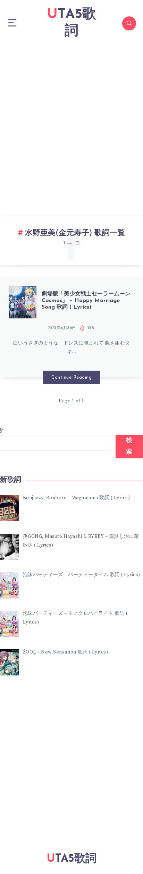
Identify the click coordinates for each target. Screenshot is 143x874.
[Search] (129, 23)
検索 (129, 446)
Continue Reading (71, 377)
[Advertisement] (71, 122)
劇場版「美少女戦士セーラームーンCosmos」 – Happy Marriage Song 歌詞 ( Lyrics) (86, 300)
